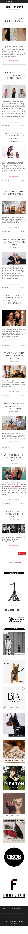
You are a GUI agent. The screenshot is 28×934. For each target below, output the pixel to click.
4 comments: (5, 549)
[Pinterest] (7, 1)
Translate (18, 562)
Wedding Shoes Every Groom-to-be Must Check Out (14, 355)
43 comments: (6, 125)
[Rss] (11, 1)
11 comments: (5, 447)
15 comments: (5, 65)
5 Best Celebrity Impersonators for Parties (14, 514)
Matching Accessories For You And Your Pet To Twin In (14, 242)
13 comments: (5, 345)
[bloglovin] (10, 1)
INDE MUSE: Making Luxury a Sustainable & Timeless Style (14, 75)
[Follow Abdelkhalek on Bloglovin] (14, 591)
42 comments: (6, 231)
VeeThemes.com (19, 921)
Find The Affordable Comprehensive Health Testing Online (14, 406)
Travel (14, 188)
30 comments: (6, 180)
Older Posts (22, 553)
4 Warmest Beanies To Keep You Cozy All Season (14, 457)
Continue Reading (14, 60)
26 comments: (6, 503)
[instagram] (8, 1)
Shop (9, 908)
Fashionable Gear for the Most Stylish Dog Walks (14, 135)
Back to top (14, 923)
